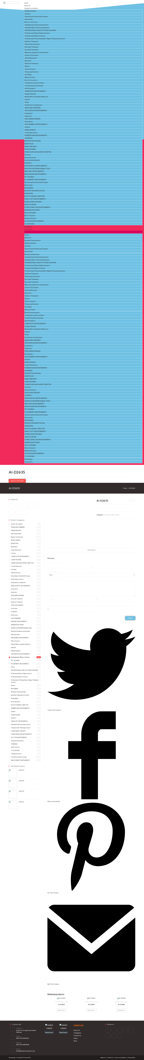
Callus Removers (30, 58)
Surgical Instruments (31, 8)
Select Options (17, 481)
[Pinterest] (31, 505)
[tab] (91, 550)
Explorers (28, 116)
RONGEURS (28, 193)
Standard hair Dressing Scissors (36, 25)
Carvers (27, 127)
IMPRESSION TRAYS (32, 210)
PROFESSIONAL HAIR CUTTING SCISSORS (40, 30)
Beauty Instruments (31, 22)
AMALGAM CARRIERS (32, 108)
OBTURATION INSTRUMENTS (35, 110)
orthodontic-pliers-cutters (34, 83)
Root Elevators (29, 88)
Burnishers (28, 122)
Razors (27, 66)
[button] (83, 232)
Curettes (27, 155)
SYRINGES (28, 138)
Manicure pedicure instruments (36, 52)
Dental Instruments (30, 80)
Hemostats (28, 19)
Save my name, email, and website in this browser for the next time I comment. (73, 612)
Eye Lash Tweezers (31, 47)
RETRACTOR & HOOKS (32, 141)
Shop (75, 1041)
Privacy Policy (131, 1057)
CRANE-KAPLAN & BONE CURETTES (37, 152)
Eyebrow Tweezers (31, 41)
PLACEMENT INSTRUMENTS (35, 180)
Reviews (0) (91, 550)
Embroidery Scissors (32, 44)
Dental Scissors (30, 158)
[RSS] (25, 512)
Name (49, 600)
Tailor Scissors (30, 69)
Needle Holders (30, 11)
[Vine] (12, 512)
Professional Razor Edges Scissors (37, 33)
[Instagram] (25, 505)
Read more (61, 1010)
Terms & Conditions (120, 1057)
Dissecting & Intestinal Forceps (36, 17)
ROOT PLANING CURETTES (34, 196)
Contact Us (28, 229)
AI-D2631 (61, 1004)
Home (26, 3)
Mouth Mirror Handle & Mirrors (36, 97)
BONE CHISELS (30, 130)
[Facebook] (18, 505)
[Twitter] (12, 505)
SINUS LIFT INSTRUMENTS (35, 199)
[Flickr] (38, 505)
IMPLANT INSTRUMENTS (34, 171)
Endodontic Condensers (33, 105)
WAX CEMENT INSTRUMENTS (35, 124)
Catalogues (28, 226)
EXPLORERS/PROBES (32, 119)
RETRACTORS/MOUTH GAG (34, 191)
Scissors (27, 14)
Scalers (27, 99)
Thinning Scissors (31, 72)
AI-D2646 (121, 1004)
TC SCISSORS (29, 224)
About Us (27, 5)
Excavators (28, 113)
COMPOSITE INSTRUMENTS (35, 91)
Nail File (27, 61)
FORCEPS (27, 163)
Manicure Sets (29, 77)
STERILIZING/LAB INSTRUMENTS (37, 207)
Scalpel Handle (30, 94)
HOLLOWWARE (30, 213)
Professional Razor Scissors (34, 36)
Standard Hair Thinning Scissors (36, 28)
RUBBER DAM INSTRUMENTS (35, 135)
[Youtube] (18, 512)
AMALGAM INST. (30, 146)
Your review (51, 578)
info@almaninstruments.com (25, 1051)
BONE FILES (29, 144)
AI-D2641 (91, 1004)
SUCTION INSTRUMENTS (34, 221)
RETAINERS (28, 188)
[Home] (121, 488)
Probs (26, 102)
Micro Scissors (29, 215)
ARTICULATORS (30, 205)
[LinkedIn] (125, 1030)
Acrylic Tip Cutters (31, 55)
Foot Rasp (28, 75)
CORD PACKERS (30, 149)
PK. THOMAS (29, 177)
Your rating (51, 572)
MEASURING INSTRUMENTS (35, 174)
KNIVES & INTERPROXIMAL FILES (37, 169)
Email (94, 600)
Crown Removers (30, 133)
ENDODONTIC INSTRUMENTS (35, 166)
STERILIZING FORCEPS (33, 202)
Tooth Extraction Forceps (33, 86)
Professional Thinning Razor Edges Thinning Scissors (44, 39)
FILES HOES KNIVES (32, 160)
